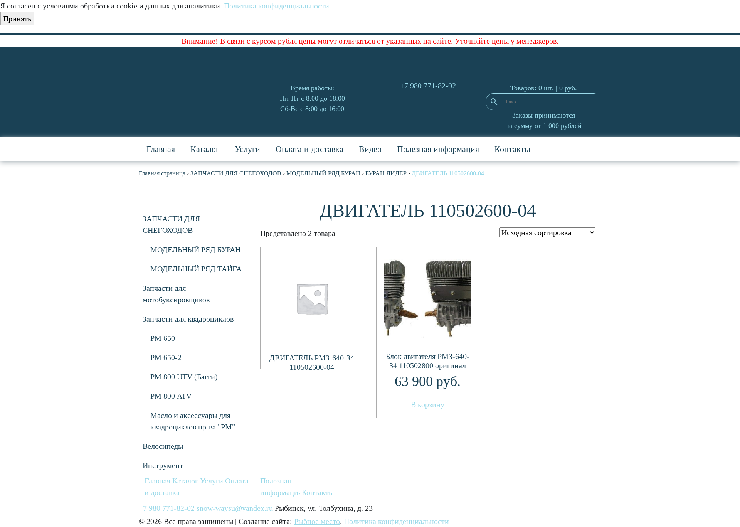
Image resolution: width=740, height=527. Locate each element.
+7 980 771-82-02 (428, 85)
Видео (370, 149)
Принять (17, 18)
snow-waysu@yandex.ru (235, 508)
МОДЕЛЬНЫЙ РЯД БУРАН (323, 173)
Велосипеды (163, 446)
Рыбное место (317, 521)
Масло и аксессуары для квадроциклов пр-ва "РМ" (192, 421)
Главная (160, 149)
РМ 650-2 (166, 357)
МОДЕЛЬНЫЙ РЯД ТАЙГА (196, 268)
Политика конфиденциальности (276, 6)
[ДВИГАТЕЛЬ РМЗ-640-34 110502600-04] (311, 298)
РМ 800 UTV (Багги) (184, 376)
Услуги (247, 149)
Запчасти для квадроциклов (188, 319)
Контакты (512, 149)
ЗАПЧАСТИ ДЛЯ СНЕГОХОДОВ (235, 173)
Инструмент (163, 465)
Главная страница (162, 173)
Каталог (204, 149)
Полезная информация (438, 149)
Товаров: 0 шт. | (543, 88)
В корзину (427, 404)
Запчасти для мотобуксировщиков (176, 294)
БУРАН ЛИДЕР (386, 173)
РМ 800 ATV (171, 396)
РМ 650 (162, 338)
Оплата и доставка (309, 149)
